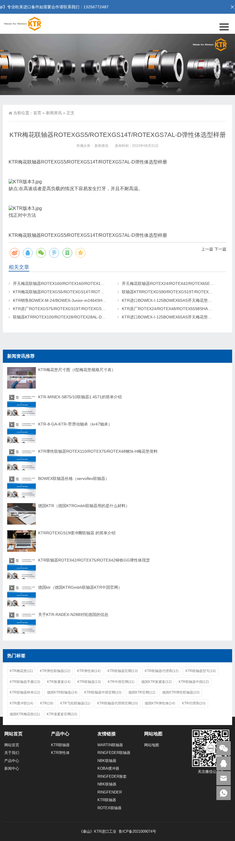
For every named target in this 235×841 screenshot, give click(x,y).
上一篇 (207, 249)
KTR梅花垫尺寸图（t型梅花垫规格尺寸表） (76, 369)
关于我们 (11, 753)
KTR (46, 703)
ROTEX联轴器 (109, 808)
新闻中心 (11, 768)
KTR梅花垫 (21, 671)
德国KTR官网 (141, 692)
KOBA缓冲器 (108, 768)
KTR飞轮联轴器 (75, 703)
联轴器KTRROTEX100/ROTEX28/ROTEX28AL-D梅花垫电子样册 (71, 317)
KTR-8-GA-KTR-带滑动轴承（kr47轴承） (75, 424)
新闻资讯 (54, 113)
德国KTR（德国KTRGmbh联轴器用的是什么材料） (84, 505)
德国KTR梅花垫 (25, 714)
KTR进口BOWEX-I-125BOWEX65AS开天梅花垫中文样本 (173, 300)
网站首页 (11, 745)
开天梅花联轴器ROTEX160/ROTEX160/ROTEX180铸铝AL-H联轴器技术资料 (81, 283)
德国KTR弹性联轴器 (180, 692)
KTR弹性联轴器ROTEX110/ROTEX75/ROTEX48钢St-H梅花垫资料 (98, 451)
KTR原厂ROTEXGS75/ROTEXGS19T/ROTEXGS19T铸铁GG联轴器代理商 (80, 308)
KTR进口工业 (105, 831)
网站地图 (151, 745)
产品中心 (11, 761)
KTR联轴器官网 (122, 671)
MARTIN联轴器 (110, 745)
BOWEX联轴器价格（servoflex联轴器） (73, 478)
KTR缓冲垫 (21, 703)
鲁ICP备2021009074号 (136, 831)
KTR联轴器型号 (200, 671)
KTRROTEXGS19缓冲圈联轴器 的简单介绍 (76, 533)
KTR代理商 (193, 703)
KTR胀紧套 (58, 682)
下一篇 (220, 249)
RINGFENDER (109, 792)
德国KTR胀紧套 (156, 682)
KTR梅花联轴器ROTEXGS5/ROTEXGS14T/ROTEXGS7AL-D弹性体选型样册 (82, 291)
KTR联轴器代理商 (162, 671)
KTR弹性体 (89, 671)
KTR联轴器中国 (194, 682)
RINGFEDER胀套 (112, 776)
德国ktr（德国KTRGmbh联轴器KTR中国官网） (80, 587)
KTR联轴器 (89, 682)
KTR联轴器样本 (25, 692)
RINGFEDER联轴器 (113, 753)
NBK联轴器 (106, 761)
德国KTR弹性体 (160, 703)
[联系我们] (223, 763)
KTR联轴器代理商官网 (117, 703)
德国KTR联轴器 (62, 692)
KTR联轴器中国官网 (103, 692)
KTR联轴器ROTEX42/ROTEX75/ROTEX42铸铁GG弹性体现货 (94, 560)
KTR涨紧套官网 (62, 714)
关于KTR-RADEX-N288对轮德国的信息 (73, 614)
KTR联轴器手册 (25, 682)
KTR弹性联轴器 (55, 671)
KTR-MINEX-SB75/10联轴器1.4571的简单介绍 (80, 397)
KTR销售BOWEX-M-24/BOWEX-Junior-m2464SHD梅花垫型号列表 (73, 300)
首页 (37, 113)
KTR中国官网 (121, 682)
